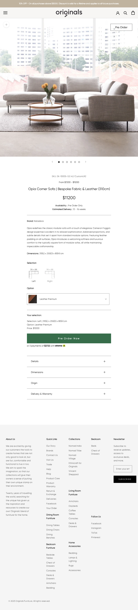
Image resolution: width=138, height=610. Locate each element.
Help (48, 469)
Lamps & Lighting (73, 559)
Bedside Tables (50, 556)
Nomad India (75, 446)
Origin (34, 383)
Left (34, 281)
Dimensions (37, 372)
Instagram (96, 528)
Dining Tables (53, 525)
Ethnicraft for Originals (75, 465)
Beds (93, 446)
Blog (48, 473)
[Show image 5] (75, 162)
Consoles (51, 570)
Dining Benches (50, 536)
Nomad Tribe (75, 450)
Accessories (75, 570)
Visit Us (50, 460)
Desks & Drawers (50, 577)
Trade (49, 464)
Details (34, 361)
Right (50, 281)
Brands (49, 450)
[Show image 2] (63, 162)
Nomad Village (72, 457)
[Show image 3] (67, 162)
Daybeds (73, 506)
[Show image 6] (79, 162)
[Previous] (52, 162)
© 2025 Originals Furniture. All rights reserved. (29, 601)
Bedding (50, 588)
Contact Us (52, 455)
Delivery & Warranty (41, 393)
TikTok (94, 533)
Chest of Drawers (50, 564)
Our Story (51, 446)
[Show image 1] (59, 162)
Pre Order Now (69, 338)
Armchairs (51, 583)
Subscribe (124, 479)
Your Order (51, 508)
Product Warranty (51, 485)
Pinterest (95, 537)
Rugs (71, 565)
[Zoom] (6, 25)
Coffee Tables (72, 512)
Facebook (51, 503)
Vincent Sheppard (73, 473)
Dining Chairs (52, 529)
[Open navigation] (5, 12)
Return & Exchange (51, 493)
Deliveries (51, 499)
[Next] (85, 162)
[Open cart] (133, 13)
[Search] (125, 13)
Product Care (53, 478)
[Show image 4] (71, 162)
